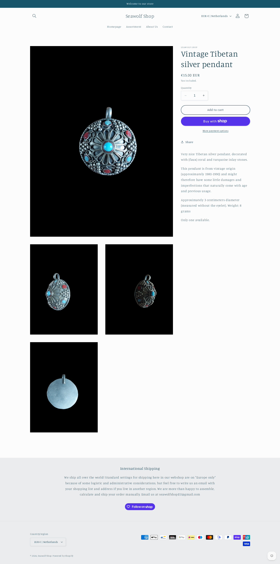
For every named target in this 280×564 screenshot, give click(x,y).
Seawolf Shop (45, 555)
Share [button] (189, 141)
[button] (34, 16)
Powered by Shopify (63, 555)
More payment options (216, 130)
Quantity (186, 87)
